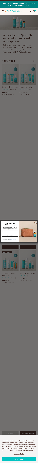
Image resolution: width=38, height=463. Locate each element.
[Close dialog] (36, 223)
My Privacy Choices (19, 454)
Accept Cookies (19, 459)
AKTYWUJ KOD (10, 235)
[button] (3, 11)
